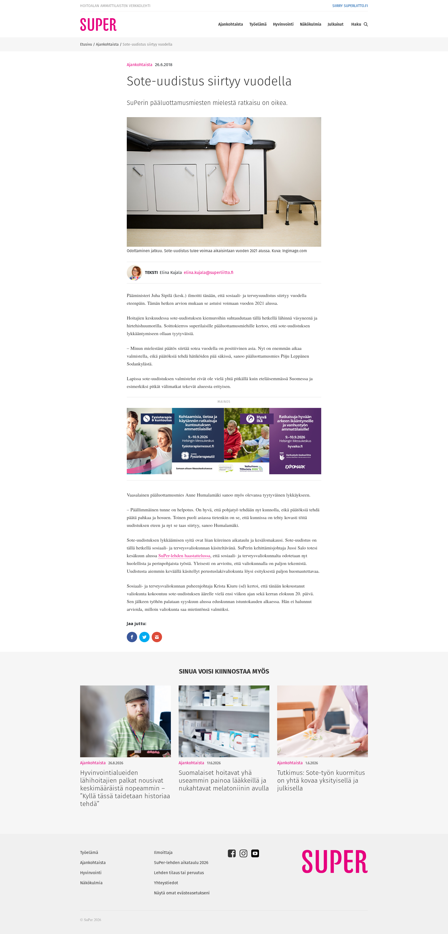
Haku (356, 24)
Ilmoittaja (163, 852)
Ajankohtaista (230, 24)
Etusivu (86, 44)
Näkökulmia (310, 24)
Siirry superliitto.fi (350, 5)
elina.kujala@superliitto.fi (208, 272)
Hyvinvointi (283, 24)
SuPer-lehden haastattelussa (184, 555)
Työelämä (258, 24)
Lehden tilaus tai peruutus (179, 873)
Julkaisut (336, 24)
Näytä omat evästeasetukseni (182, 893)
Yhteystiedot (166, 883)
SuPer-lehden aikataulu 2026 (181, 863)
